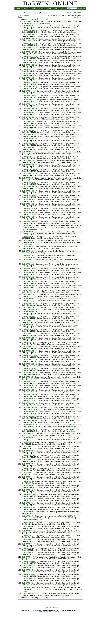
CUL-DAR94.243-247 (29, 368)
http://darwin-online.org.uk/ (49, 611)
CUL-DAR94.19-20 (28, 200)
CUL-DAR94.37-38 (28, 459)
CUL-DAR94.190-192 (29, 204)
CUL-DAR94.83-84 (28, 566)
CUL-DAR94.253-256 (29, 386)
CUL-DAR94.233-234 (29, 351)
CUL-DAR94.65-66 (28, 512)
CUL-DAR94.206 (28, 277)
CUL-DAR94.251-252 (29, 381)
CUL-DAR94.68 (27, 522)
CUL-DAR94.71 (27, 535)
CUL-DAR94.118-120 (29, 61)
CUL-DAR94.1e (27, 247)
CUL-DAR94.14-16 (28, 91)
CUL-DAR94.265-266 (29, 412)
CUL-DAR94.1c (27, 236)
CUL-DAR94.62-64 (28, 507)
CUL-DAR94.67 (27, 516)
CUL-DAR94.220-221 (29, 316)
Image (47, 23)
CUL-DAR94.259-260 (29, 394)
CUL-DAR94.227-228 (29, 333)
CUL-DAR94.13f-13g (29, 87)
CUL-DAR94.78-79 (28, 553)
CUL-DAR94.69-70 (28, 526)
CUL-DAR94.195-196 (29, 213)
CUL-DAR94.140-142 (29, 95)
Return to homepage (50, 607)
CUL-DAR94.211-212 (29, 294)
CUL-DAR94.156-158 (29, 126)
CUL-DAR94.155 (28, 121)
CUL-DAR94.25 (27, 377)
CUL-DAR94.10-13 (28, 26)
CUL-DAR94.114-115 (29, 52)
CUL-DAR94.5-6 (28, 481)
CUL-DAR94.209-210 (29, 286)
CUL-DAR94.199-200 (29, 221)
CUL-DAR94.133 (28, 69)
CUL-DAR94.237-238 (29, 360)
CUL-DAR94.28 (27, 433)
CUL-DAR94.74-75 (28, 544)
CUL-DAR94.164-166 (29, 139)
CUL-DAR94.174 (28, 160)
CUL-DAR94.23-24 (28, 342)
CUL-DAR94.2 (27, 260)
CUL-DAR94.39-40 (28, 464)
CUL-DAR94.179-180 (29, 173)
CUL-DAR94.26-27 (28, 399)
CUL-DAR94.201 (28, 264)
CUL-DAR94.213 (28, 299)
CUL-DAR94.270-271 (29, 425)
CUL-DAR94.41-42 (28, 468)
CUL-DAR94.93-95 (28, 583)
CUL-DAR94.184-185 (29, 187)
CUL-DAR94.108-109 (29, 39)
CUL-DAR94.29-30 (28, 438)
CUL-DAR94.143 (28, 100)
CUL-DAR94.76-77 (28, 548)
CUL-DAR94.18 (27, 178)
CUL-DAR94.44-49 (28, 477)
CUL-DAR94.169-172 (29, 147)
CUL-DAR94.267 (28, 416)
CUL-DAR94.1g (27, 255)
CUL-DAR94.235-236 (29, 355)
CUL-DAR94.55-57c (29, 494)
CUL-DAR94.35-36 (28, 455)
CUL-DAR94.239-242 (29, 364)
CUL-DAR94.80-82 (28, 561)
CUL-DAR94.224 (28, 325)
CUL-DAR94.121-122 (29, 65)
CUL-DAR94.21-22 (28, 290)
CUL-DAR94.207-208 (29, 281)
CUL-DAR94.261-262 (29, 403)
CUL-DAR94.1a (27, 226)
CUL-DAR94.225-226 (29, 329)
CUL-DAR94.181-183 (29, 182)
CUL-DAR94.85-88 (28, 570)
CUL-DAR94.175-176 (29, 165)
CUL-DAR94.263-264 (29, 407)
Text (80, 589)
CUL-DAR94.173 (28, 156)
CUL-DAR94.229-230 (29, 338)
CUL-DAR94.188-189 (29, 195)
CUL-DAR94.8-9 (28, 557)
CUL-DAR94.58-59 (28, 499)
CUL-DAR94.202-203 (29, 268)
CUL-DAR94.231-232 (29, 347)
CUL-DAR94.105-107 (29, 34)
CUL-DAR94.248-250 (29, 373)
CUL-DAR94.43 (27, 473)
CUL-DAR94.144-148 (29, 104)
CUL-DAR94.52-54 (28, 490)
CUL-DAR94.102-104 (29, 30)
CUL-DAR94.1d (27, 240)
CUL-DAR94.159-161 (29, 130)
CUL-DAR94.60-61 (28, 503)
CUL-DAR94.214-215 (29, 303)
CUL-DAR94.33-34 (28, 451)
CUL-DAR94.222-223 (29, 320)
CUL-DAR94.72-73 (28, 539)
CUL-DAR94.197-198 (29, 217)
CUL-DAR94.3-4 (28, 442)
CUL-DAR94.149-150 (29, 108)
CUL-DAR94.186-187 (29, 191)
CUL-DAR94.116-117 (29, 56)
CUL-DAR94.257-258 (29, 390)
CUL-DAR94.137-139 (29, 78)
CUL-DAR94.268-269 (29, 420)
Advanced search (81, 8)
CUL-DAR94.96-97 (28, 587)
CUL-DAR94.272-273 (29, 429)
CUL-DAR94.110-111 (29, 43)
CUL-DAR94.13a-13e (29, 82)
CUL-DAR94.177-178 (29, 169)
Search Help (68, 13)
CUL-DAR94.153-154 (29, 117)
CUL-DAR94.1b (27, 232)
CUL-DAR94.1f (27, 251)
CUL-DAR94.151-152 (29, 113)
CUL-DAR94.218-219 (29, 312)
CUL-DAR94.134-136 (29, 74)
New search (77, 13)
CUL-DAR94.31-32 (28, 446)
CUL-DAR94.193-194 (29, 208)
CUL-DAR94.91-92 (28, 579)
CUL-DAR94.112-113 (29, 47)
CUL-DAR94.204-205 (29, 273)
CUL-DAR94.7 (27, 531)
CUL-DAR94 (26, 21)
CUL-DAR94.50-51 (28, 486)
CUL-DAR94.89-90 (28, 574)
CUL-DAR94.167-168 (29, 143)
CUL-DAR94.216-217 (29, 307)
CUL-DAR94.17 (27, 152)
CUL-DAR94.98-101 (29, 593)
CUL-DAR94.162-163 (29, 134)
